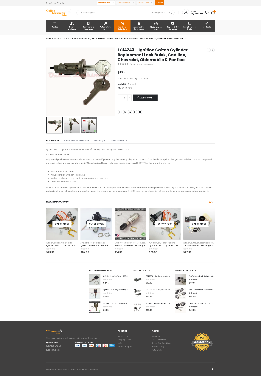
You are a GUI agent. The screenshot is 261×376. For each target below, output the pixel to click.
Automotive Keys (105, 28)
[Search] (170, 12)
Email (140, 112)
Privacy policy (158, 346)
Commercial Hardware (88, 28)
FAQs (120, 343)
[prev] (209, 50)
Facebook (120, 112)
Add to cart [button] (141, 212)
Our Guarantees (159, 339)
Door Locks (146, 243)
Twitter (125, 112)
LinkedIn (130, 112)
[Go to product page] (130, 224)
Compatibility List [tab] (119, 140)
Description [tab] (52, 140)
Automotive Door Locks (139, 28)
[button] (47, 82)
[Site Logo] (59, 12)
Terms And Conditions (161, 343)
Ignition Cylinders (122, 28)
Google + (135, 112)
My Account (123, 336)
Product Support (125, 346)
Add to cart (147, 97)
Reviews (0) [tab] (99, 140)
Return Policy (157, 350)
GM (56, 243)
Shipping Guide (124, 339)
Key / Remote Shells (189, 28)
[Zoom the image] (54, 331)
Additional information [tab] (76, 140)
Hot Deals (206, 27)
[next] (213, 50)
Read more (73, 212)
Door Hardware (71, 28)
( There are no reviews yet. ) (142, 64)
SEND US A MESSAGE (53, 348)
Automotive (50, 243)
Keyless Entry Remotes (173, 28)
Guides (54, 27)
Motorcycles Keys (155, 28)
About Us (156, 336)
